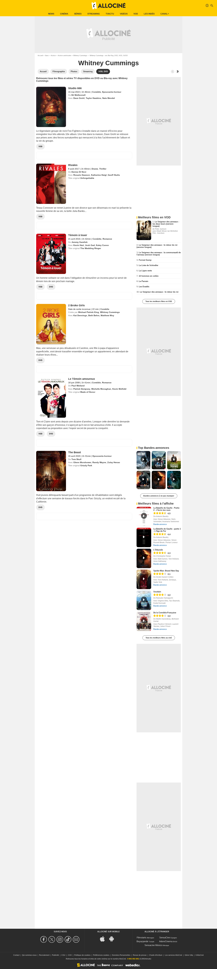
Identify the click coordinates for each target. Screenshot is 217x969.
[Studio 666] (51, 107)
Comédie (96, 92)
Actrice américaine (64, 55)
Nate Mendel (108, 98)
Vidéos (124, 14)
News (51, 14)
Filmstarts (141, 937)
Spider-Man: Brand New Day (166, 571)
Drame (95, 169)
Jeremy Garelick (79, 242)
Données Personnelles (121, 955)
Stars (47, 55)
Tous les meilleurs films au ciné (159, 638)
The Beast (74, 452)
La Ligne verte (145, 271)
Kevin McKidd (119, 389)
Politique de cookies (82, 955)
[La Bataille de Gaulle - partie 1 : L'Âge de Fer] (144, 537)
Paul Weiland (78, 385)
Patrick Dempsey (81, 389)
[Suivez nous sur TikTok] (68, 939)
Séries (77, 14)
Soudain (157, 592)
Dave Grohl (79, 98)
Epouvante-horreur (111, 92)
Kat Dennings (80, 315)
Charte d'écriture (155, 955)
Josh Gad (90, 245)
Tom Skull (76, 459)
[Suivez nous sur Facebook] (44, 939)
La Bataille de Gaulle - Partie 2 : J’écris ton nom (166, 509)
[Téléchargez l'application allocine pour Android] (113, 938)
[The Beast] (51, 471)
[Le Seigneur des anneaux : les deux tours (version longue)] (144, 230)
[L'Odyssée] (144, 558)
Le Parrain (143, 281)
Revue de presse (140, 955)
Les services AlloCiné (173, 955)
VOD (135, 14)
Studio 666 (75, 88)
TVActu (110, 14)
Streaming (93, 14)
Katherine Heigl (99, 175)
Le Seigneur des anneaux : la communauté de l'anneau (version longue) (159, 253)
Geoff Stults (114, 175)
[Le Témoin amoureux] (51, 397)
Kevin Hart (78, 245)
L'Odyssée (158, 550)
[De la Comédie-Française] (144, 621)
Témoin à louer (77, 235)
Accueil (40, 55)
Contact (16, 955)
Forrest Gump (145, 260)
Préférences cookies (101, 955)
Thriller (102, 169)
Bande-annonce (160, 524)
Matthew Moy (107, 315)
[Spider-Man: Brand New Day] (144, 579)
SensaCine (164, 937)
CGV (70, 955)
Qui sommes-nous (29, 955)
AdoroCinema (165, 941)
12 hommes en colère (148, 276)
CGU (63, 955)
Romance (107, 239)
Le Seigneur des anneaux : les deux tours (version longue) (165, 224)
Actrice (53, 55)
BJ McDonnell (78, 95)
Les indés (149, 14)
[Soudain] (144, 600)
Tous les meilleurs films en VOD (158, 301)
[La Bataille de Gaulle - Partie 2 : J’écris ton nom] (144, 516)
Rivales (73, 165)
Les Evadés (144, 286)
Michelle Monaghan (101, 389)
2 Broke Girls (76, 305)
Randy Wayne (99, 462)
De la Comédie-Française (164, 613)
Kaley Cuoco (102, 245)
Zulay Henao (113, 462)
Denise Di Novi (78, 172)
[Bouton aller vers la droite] (177, 71)
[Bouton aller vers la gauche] (172, 71)
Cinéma (64, 14)
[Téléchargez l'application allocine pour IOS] (104, 938)
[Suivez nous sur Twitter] (52, 939)
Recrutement (44, 955)
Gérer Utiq (189, 955)
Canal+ (164, 14)
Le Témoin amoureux (81, 378)
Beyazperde (142, 941)
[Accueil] (108, 5)
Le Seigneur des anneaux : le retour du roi (159, 292)
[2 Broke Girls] (51, 324)
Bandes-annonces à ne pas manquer (158, 496)
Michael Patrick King (88, 312)
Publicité (55, 955)
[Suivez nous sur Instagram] (60, 939)
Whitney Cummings (80, 55)
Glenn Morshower (82, 462)
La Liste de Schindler (148, 265)
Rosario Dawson (81, 175)
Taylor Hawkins (93, 98)
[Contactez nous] (76, 939)
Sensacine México (153, 945)
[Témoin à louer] (51, 254)
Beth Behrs (93, 315)
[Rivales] (51, 184)
